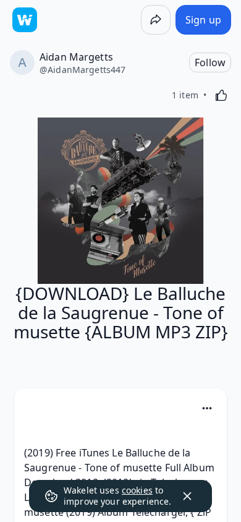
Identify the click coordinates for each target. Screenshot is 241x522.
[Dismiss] (187, 496)
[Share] (156, 20)
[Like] (221, 95)
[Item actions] (207, 408)
